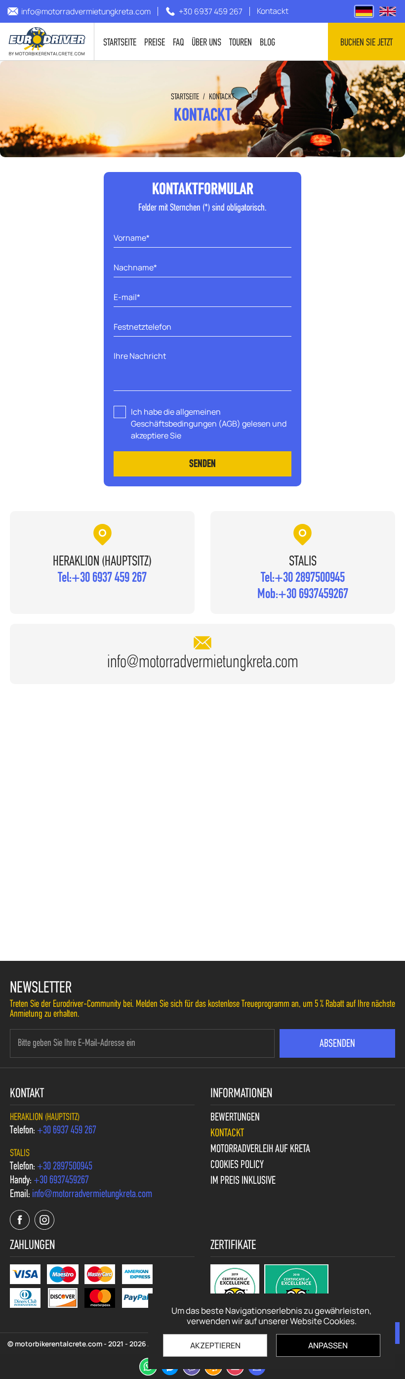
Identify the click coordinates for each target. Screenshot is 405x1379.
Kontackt (221, 97)
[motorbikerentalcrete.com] (388, 11)
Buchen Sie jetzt (366, 43)
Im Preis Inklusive (243, 1181)
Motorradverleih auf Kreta (260, 1149)
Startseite (185, 97)
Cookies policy (237, 1165)
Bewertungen (235, 1118)
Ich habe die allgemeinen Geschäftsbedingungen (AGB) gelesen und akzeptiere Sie (208, 423)
